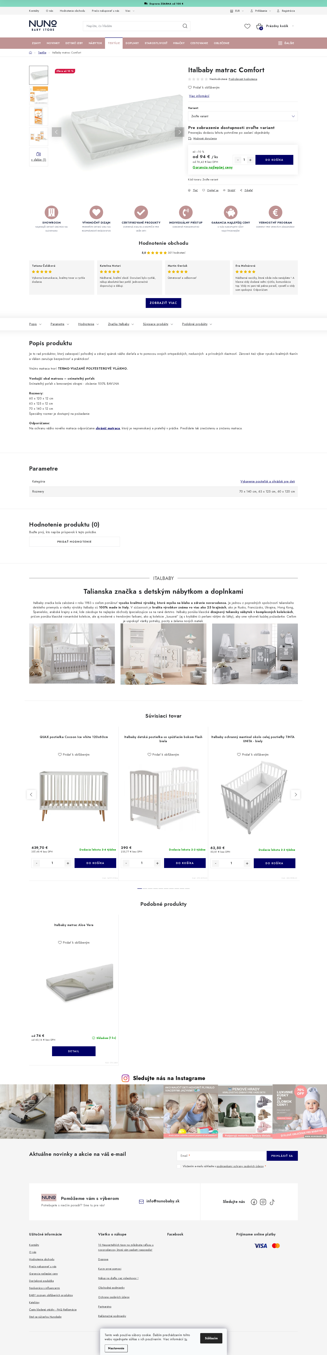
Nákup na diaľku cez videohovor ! (118, 1278)
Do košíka (274, 160)
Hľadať (185, 26)
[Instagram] (263, 1202)
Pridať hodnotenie (74, 542)
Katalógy (34, 1302)
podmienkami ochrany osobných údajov (240, 1166)
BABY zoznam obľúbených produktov (51, 1295)
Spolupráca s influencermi (44, 1288)
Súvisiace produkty (155, 324)
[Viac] (286, 43)
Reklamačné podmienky (112, 1316)
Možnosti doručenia (205, 138)
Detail (73, 1051)
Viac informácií (199, 96)
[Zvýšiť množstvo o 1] (250, 160)
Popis (33, 324)
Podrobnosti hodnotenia (243, 79)
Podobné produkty (194, 324)
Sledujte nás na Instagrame (169, 1078)
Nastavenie (116, 1348)
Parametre (58, 324)
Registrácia (288, 11)
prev (31, 794)
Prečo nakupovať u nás (105, 11)
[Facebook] (254, 1202)
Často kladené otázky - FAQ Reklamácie (53, 1309)
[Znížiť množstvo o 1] (237, 160)
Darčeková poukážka (41, 1281)
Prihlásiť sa (282, 1156)
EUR (237, 11)
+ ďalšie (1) (38, 160)
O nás (49, 11)
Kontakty (34, 11)
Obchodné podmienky (111, 1288)
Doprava (103, 1259)
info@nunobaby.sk (163, 1201)
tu (186, 1339)
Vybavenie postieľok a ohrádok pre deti (268, 481)
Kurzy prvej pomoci (109, 1269)
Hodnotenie (86, 324)
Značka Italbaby (118, 324)
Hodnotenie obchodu (72, 11)
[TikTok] (272, 1202)
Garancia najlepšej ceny (43, 1274)
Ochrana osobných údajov (114, 1297)
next (295, 794)
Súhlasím (211, 1338)
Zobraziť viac (163, 303)
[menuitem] (36, 43)
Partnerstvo (104, 1306)
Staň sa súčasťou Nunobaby (45, 1317)
